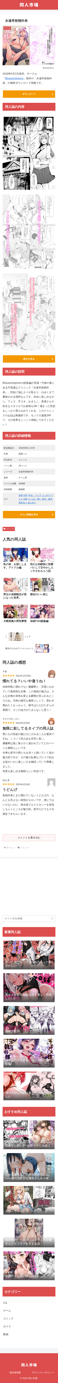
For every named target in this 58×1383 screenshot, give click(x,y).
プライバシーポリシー (43, 1372)
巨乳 (25, 495)
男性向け (23, 503)
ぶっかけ (46, 495)
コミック (10, 529)
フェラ (38, 495)
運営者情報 (15, 1372)
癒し (39, 499)
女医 (21, 495)
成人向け (32, 503)
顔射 (25, 499)
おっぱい (32, 499)
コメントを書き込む (29, 837)
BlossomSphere (14, 78)
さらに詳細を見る (29, 514)
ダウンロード (29, 94)
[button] (52, 918)
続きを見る (29, 359)
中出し (31, 495)
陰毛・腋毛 (47, 499)
